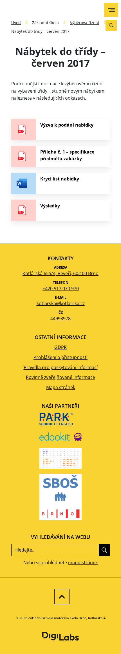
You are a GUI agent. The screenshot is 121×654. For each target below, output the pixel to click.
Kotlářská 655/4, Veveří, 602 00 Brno (60, 273)
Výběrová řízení (84, 22)
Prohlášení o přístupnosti (60, 357)
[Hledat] (104, 550)
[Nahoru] (60, 596)
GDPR (60, 347)
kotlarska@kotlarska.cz (61, 303)
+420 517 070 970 (60, 288)
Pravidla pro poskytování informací (61, 367)
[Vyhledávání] (111, 25)
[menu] (111, 9)
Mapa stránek (60, 387)
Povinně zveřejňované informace (60, 377)
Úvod (16, 22)
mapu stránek (83, 562)
